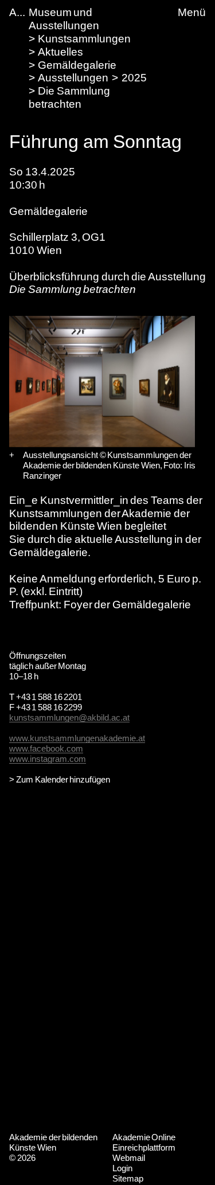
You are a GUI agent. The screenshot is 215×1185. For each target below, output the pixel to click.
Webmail (128, 1158)
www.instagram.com (47, 759)
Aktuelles (60, 52)
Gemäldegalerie (77, 65)
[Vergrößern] (11, 455)
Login (122, 1168)
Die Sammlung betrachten (69, 97)
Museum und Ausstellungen (64, 19)
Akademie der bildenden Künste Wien (53, 1142)
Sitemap (127, 1178)
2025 (134, 78)
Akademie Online (144, 1137)
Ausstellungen (73, 78)
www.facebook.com (46, 748)
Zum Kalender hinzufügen (63, 779)
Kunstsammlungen (84, 39)
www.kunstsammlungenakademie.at (77, 738)
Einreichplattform (143, 1147)
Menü (192, 12)
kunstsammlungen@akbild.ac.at (69, 717)
